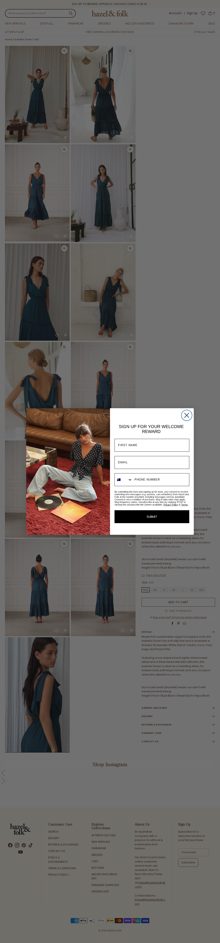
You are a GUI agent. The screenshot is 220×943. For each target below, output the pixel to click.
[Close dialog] (186, 415)
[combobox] (123, 479)
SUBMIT (152, 517)
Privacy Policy (170, 504)
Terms (184, 504)
